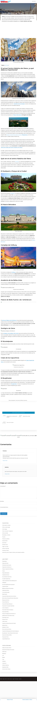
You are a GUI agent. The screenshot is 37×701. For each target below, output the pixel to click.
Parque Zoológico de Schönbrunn (9, 613)
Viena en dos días (5, 548)
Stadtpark (12, 193)
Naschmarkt (4, 594)
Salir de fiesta (4, 540)
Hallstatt (4, 661)
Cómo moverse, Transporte (7, 531)
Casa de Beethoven (6, 638)
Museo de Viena (5, 636)
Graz (3, 659)
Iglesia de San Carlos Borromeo (8, 615)
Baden (3, 657)
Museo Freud (10, 699)
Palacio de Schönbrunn (6, 567)
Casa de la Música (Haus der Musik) (9, 623)
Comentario (3, 486)
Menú (34, 1)
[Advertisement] (18, 31)
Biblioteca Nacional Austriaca (7, 588)
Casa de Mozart (5, 586)
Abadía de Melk (5, 667)
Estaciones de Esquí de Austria (8, 649)
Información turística (6, 525)
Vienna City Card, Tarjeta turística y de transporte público (13, 552)
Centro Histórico (5, 607)
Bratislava (4, 653)
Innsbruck (4, 663)
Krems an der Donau (6, 669)
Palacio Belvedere (17, 114)
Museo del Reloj (5, 611)
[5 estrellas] (23, 435)
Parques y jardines (5, 538)
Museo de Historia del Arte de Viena (9, 596)
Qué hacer (4, 542)
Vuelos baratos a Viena (27, 699)
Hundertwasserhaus (6, 578)
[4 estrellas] (18, 435)
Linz (3, 655)
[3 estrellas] (12, 435)
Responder (5, 460)
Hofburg (13, 272)
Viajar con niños (5, 546)
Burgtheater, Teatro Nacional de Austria (10, 633)
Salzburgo (4, 651)
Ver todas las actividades (18, 412)
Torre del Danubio (5, 592)
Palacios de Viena (5, 590)
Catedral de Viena (5, 574)
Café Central (4, 621)
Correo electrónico (4, 507)
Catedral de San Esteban (19, 103)
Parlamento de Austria (6, 565)
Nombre (2, 501)
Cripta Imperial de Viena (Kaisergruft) (9, 580)
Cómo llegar (4, 529)
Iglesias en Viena (5, 627)
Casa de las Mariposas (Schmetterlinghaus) (10, 631)
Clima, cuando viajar (6, 527)
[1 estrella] (3, 435)
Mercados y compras (6, 534)
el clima (17, 161)
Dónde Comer (5, 544)
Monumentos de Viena (6, 629)
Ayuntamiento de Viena (6, 576)
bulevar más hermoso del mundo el (14, 134)
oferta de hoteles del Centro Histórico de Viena (11, 147)
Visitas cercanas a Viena (6, 647)
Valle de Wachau (5, 665)
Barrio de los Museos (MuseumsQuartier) (10, 598)
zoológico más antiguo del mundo (11, 333)
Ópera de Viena (5, 563)
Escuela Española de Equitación (8, 584)
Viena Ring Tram (5, 617)
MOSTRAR (6, 65)
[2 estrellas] (7, 435)
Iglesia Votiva (4, 625)
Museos (3, 536)
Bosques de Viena (5, 600)
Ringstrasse (24, 134)
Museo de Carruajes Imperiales (8, 605)
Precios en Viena (5, 550)
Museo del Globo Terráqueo (7, 609)
